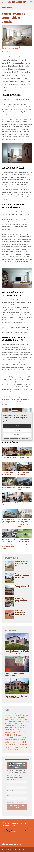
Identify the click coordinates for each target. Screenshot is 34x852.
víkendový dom (18, 747)
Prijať (17, 425)
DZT (13, 715)
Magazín (8, 6)
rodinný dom (11, 735)
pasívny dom (23, 725)
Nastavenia (17, 434)
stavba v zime (18, 737)
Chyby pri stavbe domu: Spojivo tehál (14, 674)
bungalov (15, 713)
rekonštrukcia (20, 732)
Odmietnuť (17, 430)
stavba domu (10, 738)
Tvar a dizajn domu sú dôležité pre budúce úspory (17, 652)
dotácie (10, 715)
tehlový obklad (23, 744)
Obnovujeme (6, 825)
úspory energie (15, 749)
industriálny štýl (8, 717)
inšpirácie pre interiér (19, 51)
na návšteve (10, 723)
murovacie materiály (15, 721)
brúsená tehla (9, 713)
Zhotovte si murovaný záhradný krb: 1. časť (22, 600)
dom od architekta (8, 51)
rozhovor (20, 735)
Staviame (15, 823)
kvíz (19, 719)
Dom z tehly (17, 2)
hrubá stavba (23, 715)
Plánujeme (5, 823)
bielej (24, 357)
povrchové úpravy (9, 727)
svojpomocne (15, 740)
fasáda (16, 715)
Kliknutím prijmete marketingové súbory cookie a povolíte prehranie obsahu (17, 765)
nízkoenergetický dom (10, 725)
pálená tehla (11, 732)
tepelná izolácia (7, 747)
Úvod (3, 6)
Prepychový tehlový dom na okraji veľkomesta (16, 697)
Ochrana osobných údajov (24, 438)
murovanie (25, 721)
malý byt (22, 719)
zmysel (24, 747)
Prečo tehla (19, 730)
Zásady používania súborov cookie (11, 438)
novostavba (19, 723)
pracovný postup (18, 727)
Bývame (23, 823)
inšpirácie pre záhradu (11, 719)
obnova (18, 725)
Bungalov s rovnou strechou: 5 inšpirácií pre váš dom (22, 575)
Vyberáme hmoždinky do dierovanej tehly (20, 612)
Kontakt (13, 831)
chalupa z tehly (21, 713)
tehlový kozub (16, 744)
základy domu (8, 749)
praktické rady (11, 730)
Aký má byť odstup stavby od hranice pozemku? (21, 563)
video (13, 747)
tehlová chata (16, 742)
